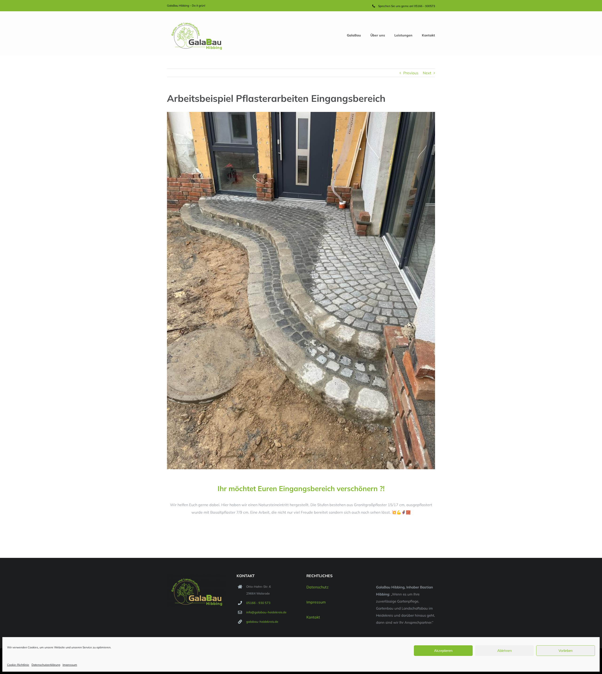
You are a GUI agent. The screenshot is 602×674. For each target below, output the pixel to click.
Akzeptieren (443, 651)
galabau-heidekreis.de (262, 621)
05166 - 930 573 (258, 603)
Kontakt (313, 617)
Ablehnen (504, 651)
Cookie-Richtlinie (18, 664)
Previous (410, 73)
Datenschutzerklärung (46, 664)
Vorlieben (565, 651)
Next (427, 73)
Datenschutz (317, 587)
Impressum (70, 664)
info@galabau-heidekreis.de (266, 612)
